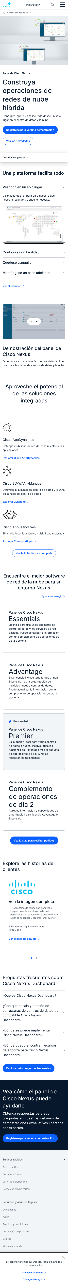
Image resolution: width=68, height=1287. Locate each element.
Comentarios (9, 1209)
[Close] (63, 1257)
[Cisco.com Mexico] (7, 4)
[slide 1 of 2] (31, 958)
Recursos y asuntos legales (20, 1202)
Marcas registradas (13, 1246)
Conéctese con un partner (16, 1188)
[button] (34, 321)
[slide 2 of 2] (36, 958)
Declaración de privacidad (16, 1231)
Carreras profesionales (15, 1181)
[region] (34, 1269)
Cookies (7, 1238)
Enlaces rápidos (13, 1159)
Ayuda (6, 1216)
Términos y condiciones (15, 1224)
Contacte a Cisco (12, 1174)
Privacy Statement (32, 1272)
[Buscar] (53, 5)
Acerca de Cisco (11, 1167)
